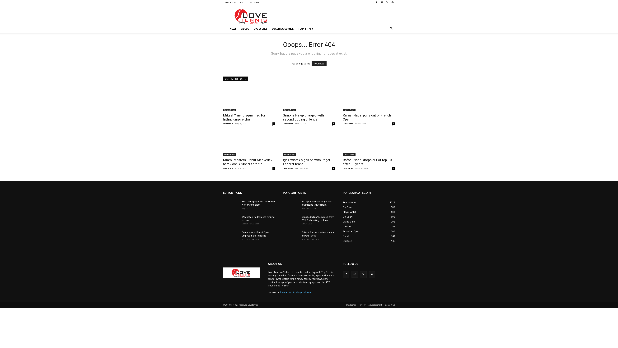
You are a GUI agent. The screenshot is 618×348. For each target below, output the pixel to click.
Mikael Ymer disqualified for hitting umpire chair (244, 117)
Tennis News (229, 110)
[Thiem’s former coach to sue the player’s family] (291, 236)
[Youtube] (392, 2)
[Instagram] (381, 2)
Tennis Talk (305, 28)
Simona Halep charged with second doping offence (303, 117)
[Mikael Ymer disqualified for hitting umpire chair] (249, 98)
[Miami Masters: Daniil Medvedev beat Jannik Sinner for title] (249, 143)
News (233, 28)
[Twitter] (387, 2)
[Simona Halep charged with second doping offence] (309, 98)
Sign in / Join (254, 2)
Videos (245, 28)
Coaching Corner (283, 28)
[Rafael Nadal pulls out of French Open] (369, 98)
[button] (391, 29)
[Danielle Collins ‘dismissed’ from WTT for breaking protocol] (291, 221)
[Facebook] (376, 2)
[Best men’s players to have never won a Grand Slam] (231, 205)
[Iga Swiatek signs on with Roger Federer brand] (309, 143)
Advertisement (375, 305)
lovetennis (228, 123)
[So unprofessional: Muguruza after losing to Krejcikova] (291, 205)
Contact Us (390, 305)
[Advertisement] (336, 16)
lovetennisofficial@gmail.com (295, 292)
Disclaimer (351, 305)
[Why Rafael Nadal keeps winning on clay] (231, 221)
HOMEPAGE (319, 64)
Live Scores (260, 28)
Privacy (362, 305)
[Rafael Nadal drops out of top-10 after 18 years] (369, 143)
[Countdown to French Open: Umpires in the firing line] (231, 236)
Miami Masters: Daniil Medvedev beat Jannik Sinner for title (247, 162)
